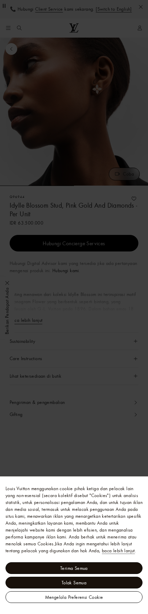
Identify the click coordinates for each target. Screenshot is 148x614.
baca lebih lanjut (118, 550)
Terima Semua (74, 568)
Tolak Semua (74, 583)
